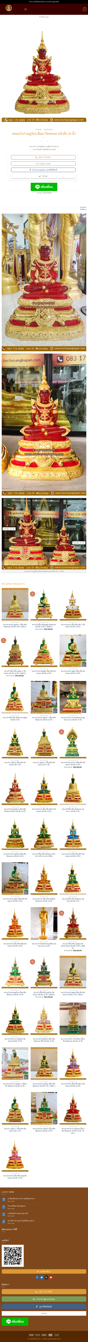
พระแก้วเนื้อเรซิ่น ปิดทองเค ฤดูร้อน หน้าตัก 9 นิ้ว (73, 900)
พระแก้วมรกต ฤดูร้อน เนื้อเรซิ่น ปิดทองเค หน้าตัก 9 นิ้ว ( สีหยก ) (44, 1085)
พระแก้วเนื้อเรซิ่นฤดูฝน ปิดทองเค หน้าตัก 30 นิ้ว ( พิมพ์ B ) (44, 626)
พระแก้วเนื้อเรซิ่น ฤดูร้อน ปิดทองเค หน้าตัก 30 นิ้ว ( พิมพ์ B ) (44, 994)
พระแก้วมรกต (48, 129)
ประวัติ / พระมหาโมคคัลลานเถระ (21, 1221)
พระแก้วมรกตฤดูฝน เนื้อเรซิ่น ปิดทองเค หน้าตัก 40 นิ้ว (44, 672)
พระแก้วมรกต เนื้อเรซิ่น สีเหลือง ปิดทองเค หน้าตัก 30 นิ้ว (44, 900)
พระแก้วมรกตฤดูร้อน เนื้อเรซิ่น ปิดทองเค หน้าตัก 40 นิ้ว (15, 994)
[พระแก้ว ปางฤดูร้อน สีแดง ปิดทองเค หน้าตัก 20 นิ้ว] (44, 72)
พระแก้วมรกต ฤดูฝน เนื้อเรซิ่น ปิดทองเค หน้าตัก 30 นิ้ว (73, 672)
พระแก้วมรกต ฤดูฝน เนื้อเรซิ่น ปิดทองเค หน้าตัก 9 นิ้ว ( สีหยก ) (73, 994)
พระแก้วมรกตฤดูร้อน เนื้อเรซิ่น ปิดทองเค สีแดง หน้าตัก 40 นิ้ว (15, 810)
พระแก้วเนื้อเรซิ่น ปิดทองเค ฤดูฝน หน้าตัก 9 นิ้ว (15, 719)
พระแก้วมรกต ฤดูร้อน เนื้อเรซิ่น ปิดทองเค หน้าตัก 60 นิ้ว (15, 855)
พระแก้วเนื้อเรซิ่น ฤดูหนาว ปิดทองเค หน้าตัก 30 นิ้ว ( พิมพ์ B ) (15, 672)
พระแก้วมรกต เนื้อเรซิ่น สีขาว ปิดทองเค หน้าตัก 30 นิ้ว (73, 626)
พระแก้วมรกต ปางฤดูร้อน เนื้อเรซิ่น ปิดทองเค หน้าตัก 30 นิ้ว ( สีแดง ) (73, 1131)
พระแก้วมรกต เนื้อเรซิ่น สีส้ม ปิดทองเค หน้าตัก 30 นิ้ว (15, 945)
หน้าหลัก (38, 129)
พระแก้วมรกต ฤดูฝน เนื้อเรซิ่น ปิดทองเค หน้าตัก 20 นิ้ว (15, 900)
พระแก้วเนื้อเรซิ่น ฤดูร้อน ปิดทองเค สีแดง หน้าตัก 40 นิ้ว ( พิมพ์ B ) (73, 946)
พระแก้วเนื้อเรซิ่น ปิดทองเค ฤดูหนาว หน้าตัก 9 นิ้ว (73, 810)
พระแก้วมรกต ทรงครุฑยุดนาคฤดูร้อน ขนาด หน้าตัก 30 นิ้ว (73, 719)
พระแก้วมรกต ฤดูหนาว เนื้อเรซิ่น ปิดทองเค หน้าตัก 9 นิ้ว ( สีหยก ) (15, 626)
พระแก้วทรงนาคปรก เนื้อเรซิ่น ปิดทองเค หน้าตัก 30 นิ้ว (73, 764)
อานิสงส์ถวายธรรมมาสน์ (18, 1213)
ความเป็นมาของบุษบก (17, 1206)
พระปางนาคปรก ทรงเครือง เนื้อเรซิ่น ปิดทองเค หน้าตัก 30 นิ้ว (73, 1040)
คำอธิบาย (83, 209)
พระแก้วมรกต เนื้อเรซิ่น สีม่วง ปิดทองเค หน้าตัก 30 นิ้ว (73, 1085)
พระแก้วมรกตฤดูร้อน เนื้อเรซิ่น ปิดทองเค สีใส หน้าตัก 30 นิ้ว (44, 1040)
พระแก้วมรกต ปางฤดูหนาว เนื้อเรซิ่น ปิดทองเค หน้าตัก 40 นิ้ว (15, 1085)
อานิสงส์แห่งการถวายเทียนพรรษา (21, 1199)
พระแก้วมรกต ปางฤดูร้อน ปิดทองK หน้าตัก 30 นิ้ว (15, 1040)
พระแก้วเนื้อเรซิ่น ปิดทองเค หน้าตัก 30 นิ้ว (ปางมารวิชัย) (43, 855)
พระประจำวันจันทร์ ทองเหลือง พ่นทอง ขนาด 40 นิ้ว (44, 945)
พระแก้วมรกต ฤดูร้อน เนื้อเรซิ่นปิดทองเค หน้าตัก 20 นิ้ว (44, 1130)
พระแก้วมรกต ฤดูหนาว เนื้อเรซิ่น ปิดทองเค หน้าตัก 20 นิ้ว (44, 719)
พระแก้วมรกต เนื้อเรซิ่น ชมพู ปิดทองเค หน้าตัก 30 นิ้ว (15, 1177)
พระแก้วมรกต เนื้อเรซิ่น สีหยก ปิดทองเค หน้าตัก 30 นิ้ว (44, 810)
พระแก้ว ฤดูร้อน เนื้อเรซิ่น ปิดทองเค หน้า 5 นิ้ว (15, 764)
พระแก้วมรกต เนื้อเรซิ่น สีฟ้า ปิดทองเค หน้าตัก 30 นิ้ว (73, 855)
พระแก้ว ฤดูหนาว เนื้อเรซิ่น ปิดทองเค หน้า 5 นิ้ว (44, 764)
